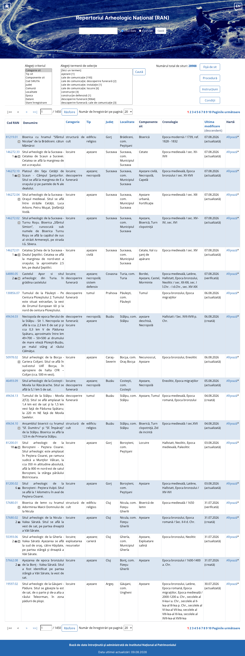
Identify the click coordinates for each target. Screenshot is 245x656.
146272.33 (13, 152)
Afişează (231, 137)
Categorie (72, 122)
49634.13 (12, 396)
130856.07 (13, 293)
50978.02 (12, 357)
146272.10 (13, 171)
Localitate (127, 122)
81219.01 (12, 137)
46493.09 (12, 381)
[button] (238, 7)
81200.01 (12, 443)
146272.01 (13, 250)
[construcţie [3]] (96, 92)
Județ (109, 122)
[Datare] (38, 99)
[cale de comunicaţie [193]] (96, 77)
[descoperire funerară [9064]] (96, 99)
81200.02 (12, 483)
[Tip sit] (38, 74)
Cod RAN (130, 31)
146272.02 (13, 218)
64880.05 (12, 274)
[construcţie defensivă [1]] (96, 95)
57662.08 (12, 560)
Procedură (210, 78)
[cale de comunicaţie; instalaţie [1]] (96, 85)
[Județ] (38, 85)
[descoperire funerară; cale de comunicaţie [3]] (96, 102)
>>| (35, 112)
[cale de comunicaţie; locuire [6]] (96, 88)
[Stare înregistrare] (38, 102)
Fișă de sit (210, 67)
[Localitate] (38, 92)
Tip (88, 122)
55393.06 (12, 537)
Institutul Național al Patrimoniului (152, 645)
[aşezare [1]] (96, 74)
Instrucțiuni (210, 89)
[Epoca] (38, 95)
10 (209, 112)
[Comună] (38, 88)
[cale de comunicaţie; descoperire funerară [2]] (96, 81)
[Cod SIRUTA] (38, 81)
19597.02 (12, 584)
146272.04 (13, 195)
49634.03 (12, 316)
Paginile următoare (226, 112)
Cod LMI (147, 31)
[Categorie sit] (38, 70)
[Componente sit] (38, 77)
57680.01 (12, 503)
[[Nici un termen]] (96, 70)
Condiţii (210, 100)
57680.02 (12, 518)
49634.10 (12, 423)
